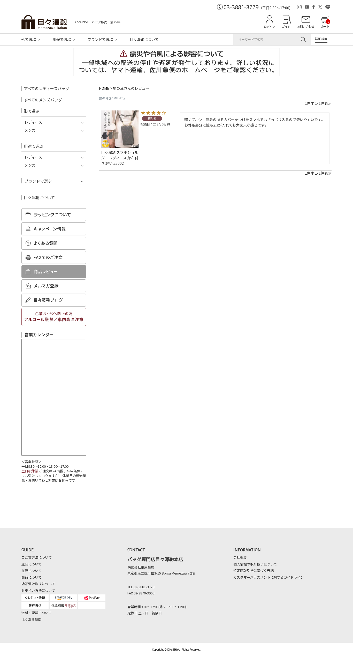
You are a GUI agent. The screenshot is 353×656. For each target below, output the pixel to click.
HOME (104, 88)
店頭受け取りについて (38, 583)
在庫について (31, 570)
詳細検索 (321, 38)
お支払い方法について (38, 590)
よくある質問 (31, 619)
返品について (31, 564)
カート (325, 23)
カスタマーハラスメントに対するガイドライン (268, 577)
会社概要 (240, 557)
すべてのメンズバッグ (43, 99)
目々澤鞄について (144, 39)
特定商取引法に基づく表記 (253, 570)
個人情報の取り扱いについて (255, 564)
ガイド (286, 26)
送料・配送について (36, 612)
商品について (31, 577)
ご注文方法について (36, 557)
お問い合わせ (305, 26)
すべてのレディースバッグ (46, 88)
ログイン (269, 26)
